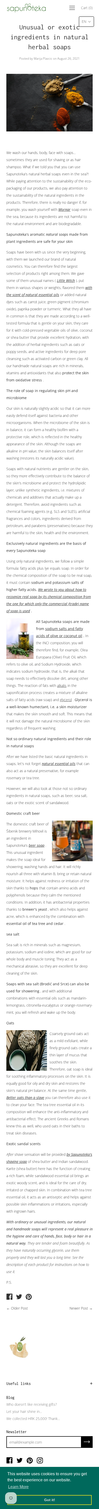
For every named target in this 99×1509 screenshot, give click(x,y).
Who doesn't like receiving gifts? (31, 1404)
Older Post (19, 1308)
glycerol (66, 699)
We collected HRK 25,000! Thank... (33, 1418)
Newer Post (79, 1308)
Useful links (18, 1383)
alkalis (62, 685)
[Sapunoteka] (9, 1297)
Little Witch (66, 280)
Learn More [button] (18, 1487)
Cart (87, 7)
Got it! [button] (49, 1500)
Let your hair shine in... (24, 1411)
